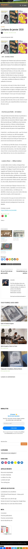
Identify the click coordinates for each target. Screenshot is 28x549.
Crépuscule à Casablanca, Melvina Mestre (11, 369)
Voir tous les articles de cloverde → (18, 296)
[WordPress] (15, 259)
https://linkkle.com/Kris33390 (8, 210)
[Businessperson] (12, 462)
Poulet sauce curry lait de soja (8, 498)
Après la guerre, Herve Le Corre (9, 346)
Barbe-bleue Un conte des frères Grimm (11, 503)
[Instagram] (5, 462)
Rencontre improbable (7, 472)
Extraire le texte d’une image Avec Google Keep (13, 501)
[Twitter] (5, 259)
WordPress (20, 543)
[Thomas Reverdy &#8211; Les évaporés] (6, 233)
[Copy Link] (10, 259)
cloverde (6, 32)
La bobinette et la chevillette (8, 492)
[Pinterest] (7, 259)
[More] (17, 259)
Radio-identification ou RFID (6, 250)
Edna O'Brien (9, 264)
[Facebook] (2, 259)
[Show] (15, 462)
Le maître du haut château (18, 237)
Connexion (3, 513)
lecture (2, 26)
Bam (25, 543)
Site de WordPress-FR (6, 520)
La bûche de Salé (5, 480)
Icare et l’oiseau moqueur (7, 323)
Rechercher (4, 441)
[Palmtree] (18, 462)
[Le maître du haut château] (19, 233)
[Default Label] (9, 462)
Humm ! (5, 4)
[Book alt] (21, 462)
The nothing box (5, 482)
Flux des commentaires (7, 518)
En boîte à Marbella (6, 475)
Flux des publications (6, 515)
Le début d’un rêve (6, 477)
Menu (25, 5)
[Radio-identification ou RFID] (6, 246)
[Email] (12, 259)
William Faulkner (16, 264)
